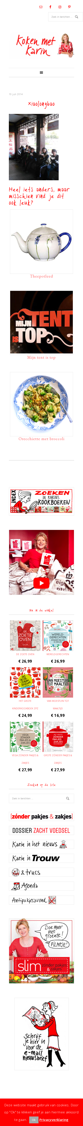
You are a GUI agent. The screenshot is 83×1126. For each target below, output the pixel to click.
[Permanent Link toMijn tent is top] (41, 351)
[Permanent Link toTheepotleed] (41, 270)
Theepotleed (41, 276)
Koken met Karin (41, 46)
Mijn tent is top (41, 357)
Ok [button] (34, 1120)
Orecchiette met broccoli (42, 438)
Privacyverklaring (54, 1119)
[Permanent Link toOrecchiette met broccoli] (41, 432)
